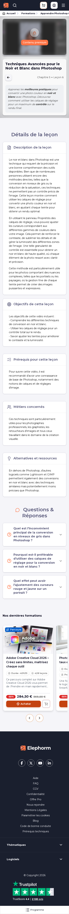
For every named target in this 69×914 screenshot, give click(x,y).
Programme (37, 909)
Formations (28, 13)
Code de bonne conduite (35, 826)
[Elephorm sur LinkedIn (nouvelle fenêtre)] (49, 763)
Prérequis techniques (35, 831)
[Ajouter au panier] (46, 704)
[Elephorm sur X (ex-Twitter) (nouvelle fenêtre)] (30, 763)
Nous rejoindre (36, 804)
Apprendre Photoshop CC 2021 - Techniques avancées (53, 13)
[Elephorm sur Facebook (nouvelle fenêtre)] (21, 763)
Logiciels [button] (13, 859)
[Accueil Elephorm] (36, 747)
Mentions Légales (36, 810)
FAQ (35, 783)
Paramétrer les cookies (35, 815)
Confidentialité (36, 794)
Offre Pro (35, 799)
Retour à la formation (8, 77)
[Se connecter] (54, 5)
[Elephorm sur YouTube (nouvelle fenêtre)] (40, 763)
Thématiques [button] (16, 844)
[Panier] (43, 5)
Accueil (11, 13)
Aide (35, 778)
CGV (35, 788)
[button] (29, 718)
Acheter (26, 703)
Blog (36, 820)
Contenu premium (34, 42)
